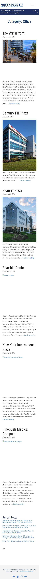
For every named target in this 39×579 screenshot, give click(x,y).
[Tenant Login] (37, 12)
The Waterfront (13, 33)
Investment (4, 13)
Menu (32, 5)
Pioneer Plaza (12, 190)
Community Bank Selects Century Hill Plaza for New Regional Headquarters (18, 531)
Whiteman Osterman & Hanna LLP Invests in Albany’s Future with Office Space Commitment (18, 537)
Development (4, 10)
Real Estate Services (16, 10)
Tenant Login (13, 13)
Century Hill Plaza (15, 113)
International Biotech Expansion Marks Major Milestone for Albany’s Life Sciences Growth (17, 521)
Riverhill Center (14, 268)
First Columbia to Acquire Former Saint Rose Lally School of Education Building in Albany (19, 526)
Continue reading (14, 103)
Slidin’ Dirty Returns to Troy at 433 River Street (18, 541)
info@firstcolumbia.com (26, 571)
